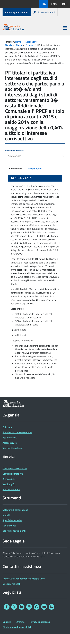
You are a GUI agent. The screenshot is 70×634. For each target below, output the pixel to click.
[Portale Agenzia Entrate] (13, 28)
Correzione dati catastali (15, 468)
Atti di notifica (9, 437)
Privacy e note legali (40, 622)
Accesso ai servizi (46, 12)
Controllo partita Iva (13, 473)
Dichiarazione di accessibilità (17, 627)
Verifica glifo (9, 484)
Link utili (7, 622)
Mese (19, 45)
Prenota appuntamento (16, 12)
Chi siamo (7, 427)
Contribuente (34, 168)
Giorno (29, 45)
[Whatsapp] (36, 607)
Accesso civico (10, 443)
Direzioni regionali (11, 584)
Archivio (20, 622)
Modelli (6, 515)
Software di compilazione (15, 510)
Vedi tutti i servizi (11, 489)
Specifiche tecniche (12, 520)
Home (18, 41)
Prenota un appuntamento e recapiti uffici (24, 578)
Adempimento (15, 168)
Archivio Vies (9, 479)
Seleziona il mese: (14, 150)
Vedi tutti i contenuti (13, 448)
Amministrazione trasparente (17, 432)
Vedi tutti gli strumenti (14, 530)
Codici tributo (9, 525)
